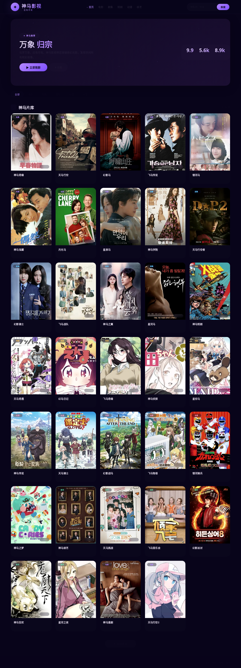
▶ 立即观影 (33, 67)
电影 (100, 7)
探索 (223, 7)
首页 (91, 7)
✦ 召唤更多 (120, 643)
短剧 (120, 7)
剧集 (110, 7)
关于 (208, 662)
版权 (221, 662)
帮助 (214, 662)
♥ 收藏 (58, 67)
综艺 (139, 7)
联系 (228, 662)
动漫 (129, 7)
